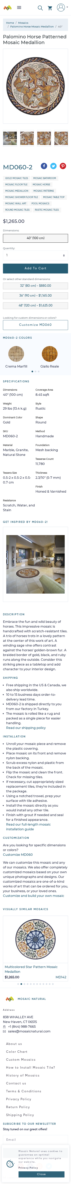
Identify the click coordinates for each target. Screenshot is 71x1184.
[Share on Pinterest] (62, 166)
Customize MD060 (35, 325)
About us (14, 1044)
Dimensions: (11, 230)
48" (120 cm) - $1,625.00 (35, 305)
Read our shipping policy (26, 728)
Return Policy (18, 1107)
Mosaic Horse (41, 185)
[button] (40, 8)
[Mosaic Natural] (7, 9)
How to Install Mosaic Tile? (30, 1067)
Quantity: (9, 248)
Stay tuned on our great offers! (25, 1129)
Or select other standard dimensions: (26, 279)
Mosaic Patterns (44, 191)
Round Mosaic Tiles (17, 210)
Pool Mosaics (40, 204)
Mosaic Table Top (53, 197)
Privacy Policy (18, 1099)
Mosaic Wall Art (15, 204)
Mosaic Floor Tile (16, 185)
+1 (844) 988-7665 (21, 1026)
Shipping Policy (20, 1115)
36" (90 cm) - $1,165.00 (35, 295)
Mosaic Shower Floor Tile (21, 197)
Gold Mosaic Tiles (16, 178)
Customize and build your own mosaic (33, 896)
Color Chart (17, 1052)
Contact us (16, 1083)
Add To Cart (36, 268)
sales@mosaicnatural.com (28, 1031)
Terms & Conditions (23, 1091)
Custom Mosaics (21, 1059)
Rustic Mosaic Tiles (47, 210)
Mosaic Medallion (16, 191)
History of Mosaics (23, 1075)
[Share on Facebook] (44, 166)
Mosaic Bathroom (44, 178)
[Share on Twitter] (53, 166)
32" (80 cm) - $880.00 (35, 286)
